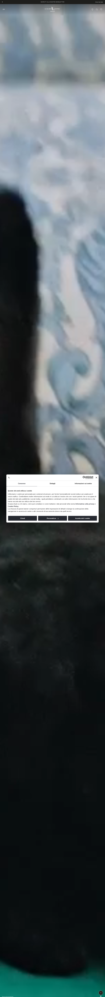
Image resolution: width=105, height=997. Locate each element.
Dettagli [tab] (52, 483)
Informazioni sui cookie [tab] (83, 483)
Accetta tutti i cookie (82, 518)
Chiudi (22, 518)
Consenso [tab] (21, 483)
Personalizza (51, 518)
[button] (3, 9)
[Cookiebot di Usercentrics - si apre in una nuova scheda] (84, 477)
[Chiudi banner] (96, 477)
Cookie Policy (13, 506)
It (2, 2)
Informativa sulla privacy (84, 504)
